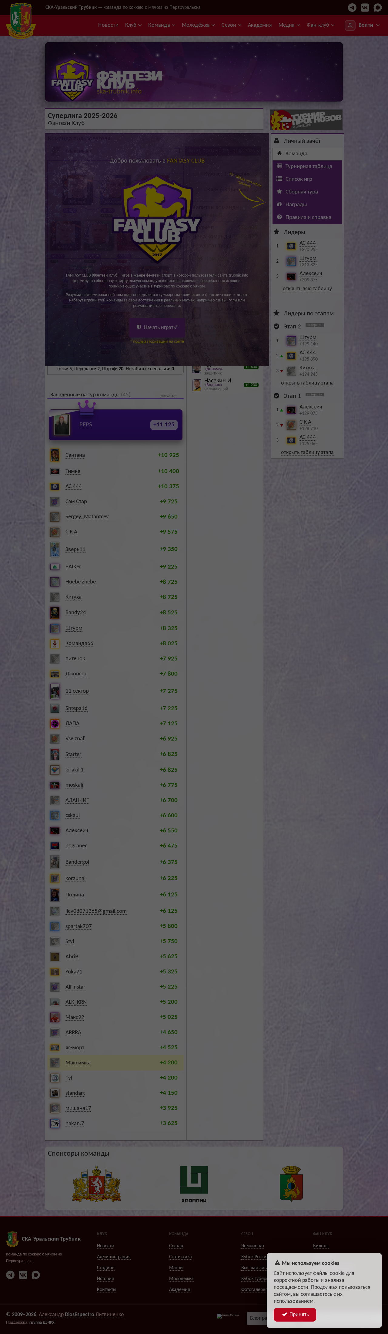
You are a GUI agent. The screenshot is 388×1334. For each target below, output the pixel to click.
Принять (298, 1315)
